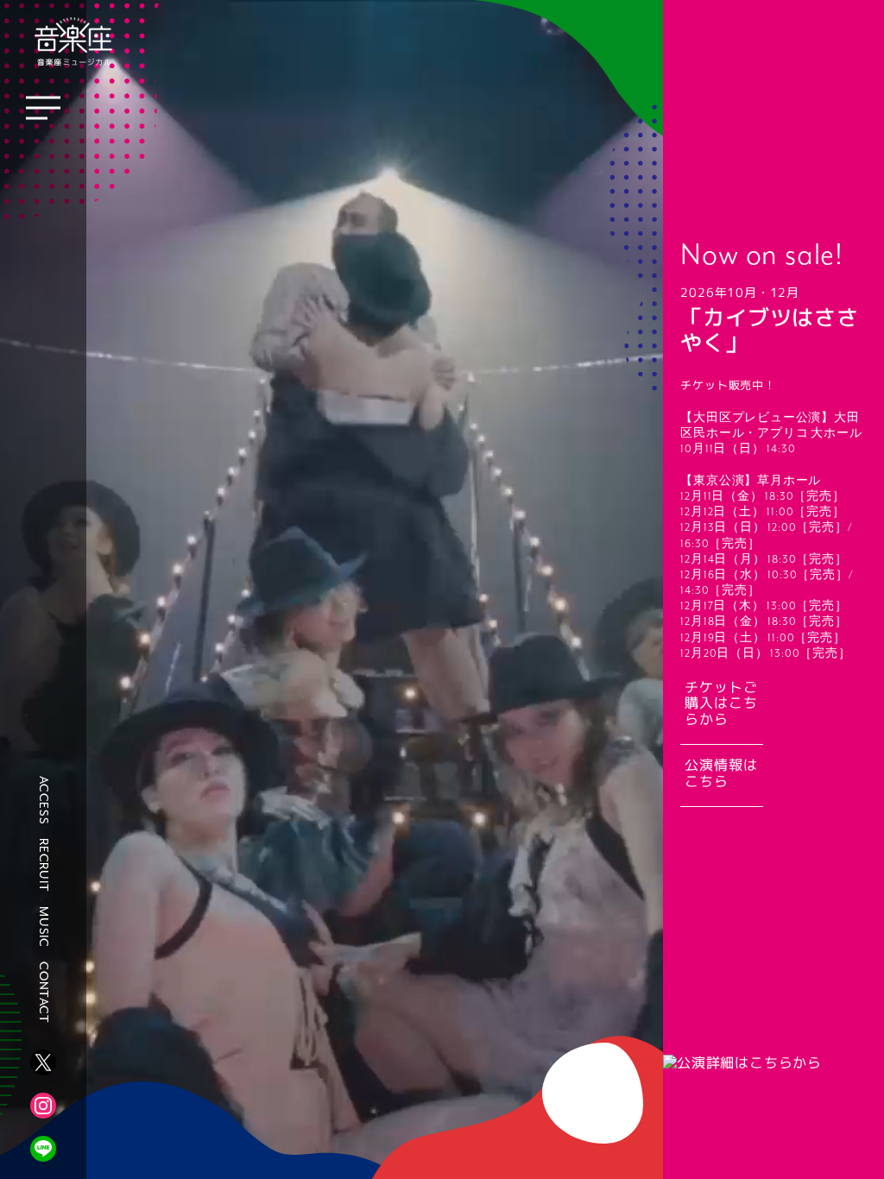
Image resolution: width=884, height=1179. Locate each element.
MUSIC (43, 927)
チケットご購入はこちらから (721, 703)
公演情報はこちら (721, 773)
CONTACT (43, 992)
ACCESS (43, 800)
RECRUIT (43, 865)
